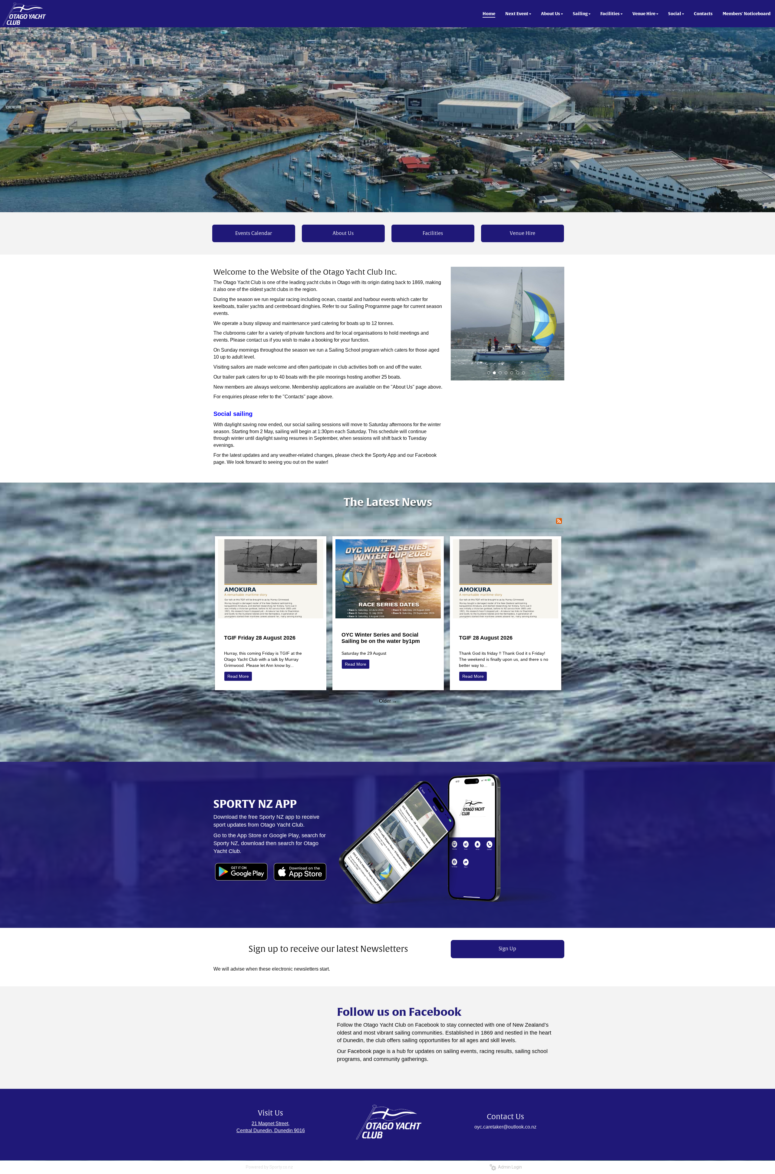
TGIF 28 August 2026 (486, 638)
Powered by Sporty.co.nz (269, 1167)
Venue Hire (522, 233)
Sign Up (507, 949)
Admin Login (509, 1167)
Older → (388, 701)
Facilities (433, 233)
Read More (238, 676)
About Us (343, 233)
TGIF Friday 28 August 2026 (259, 638)
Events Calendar (253, 233)
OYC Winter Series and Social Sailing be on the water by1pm (380, 638)
